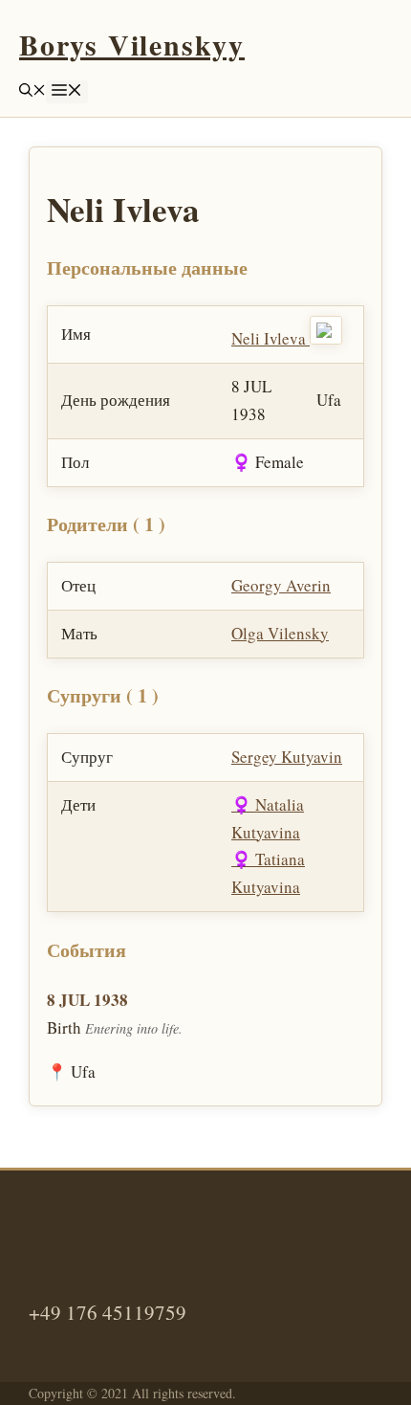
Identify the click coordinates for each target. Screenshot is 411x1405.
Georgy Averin (281, 585)
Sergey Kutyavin (286, 757)
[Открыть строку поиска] (32, 91)
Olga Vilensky (280, 633)
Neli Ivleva (270, 338)
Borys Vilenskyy (132, 44)
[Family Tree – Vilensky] (326, 338)
